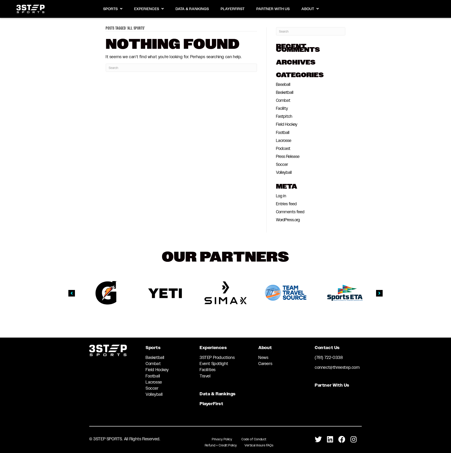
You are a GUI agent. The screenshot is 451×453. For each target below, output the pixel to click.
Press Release (287, 156)
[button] (71, 293)
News (263, 357)
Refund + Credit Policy (221, 445)
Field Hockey (286, 124)
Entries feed (286, 204)
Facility (282, 108)
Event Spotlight (214, 363)
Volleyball (284, 172)
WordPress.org (288, 219)
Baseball (283, 84)
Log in (281, 196)
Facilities (208, 369)
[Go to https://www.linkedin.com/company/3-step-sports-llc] (330, 440)
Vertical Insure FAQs (259, 445)
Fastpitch (284, 116)
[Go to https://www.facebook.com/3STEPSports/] (341, 440)
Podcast (283, 148)
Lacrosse (283, 140)
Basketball (284, 92)
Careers (265, 363)
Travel (205, 376)
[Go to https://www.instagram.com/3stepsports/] (353, 440)
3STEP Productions (217, 357)
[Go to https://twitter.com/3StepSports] (318, 440)
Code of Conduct (253, 439)
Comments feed (290, 211)
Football (282, 132)
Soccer (282, 164)
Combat (283, 100)
